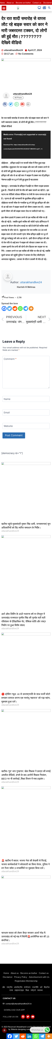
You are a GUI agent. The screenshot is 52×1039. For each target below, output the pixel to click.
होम (3, 987)
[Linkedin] (29, 1036)
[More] (31, 308)
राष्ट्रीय (9, 987)
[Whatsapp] (20, 308)
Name (7, 399)
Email (7, 412)
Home (2, 3)
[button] (4, 8)
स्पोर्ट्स (33, 990)
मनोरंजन (27, 987)
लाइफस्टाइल (19, 990)
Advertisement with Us (39, 977)
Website (8, 426)
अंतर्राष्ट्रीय (18, 987)
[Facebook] (4, 308)
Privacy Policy (20, 977)
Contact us (37, 3)
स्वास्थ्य (40, 990)
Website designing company (22, 1029)
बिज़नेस (47, 987)
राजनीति (35, 987)
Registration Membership (26, 981)
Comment (10, 359)
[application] (26, 145)
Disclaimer (47, 3)
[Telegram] (25, 308)
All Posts (18, 98)
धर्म (41, 987)
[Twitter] (9, 308)
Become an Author (23, 3)
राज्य (11, 990)
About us (10, 3)
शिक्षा (27, 990)
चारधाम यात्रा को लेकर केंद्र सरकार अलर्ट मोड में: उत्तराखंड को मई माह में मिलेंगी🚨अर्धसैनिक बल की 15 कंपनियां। (25, 936)
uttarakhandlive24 (31, 282)
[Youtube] (33, 1017)
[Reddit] (14, 308)
